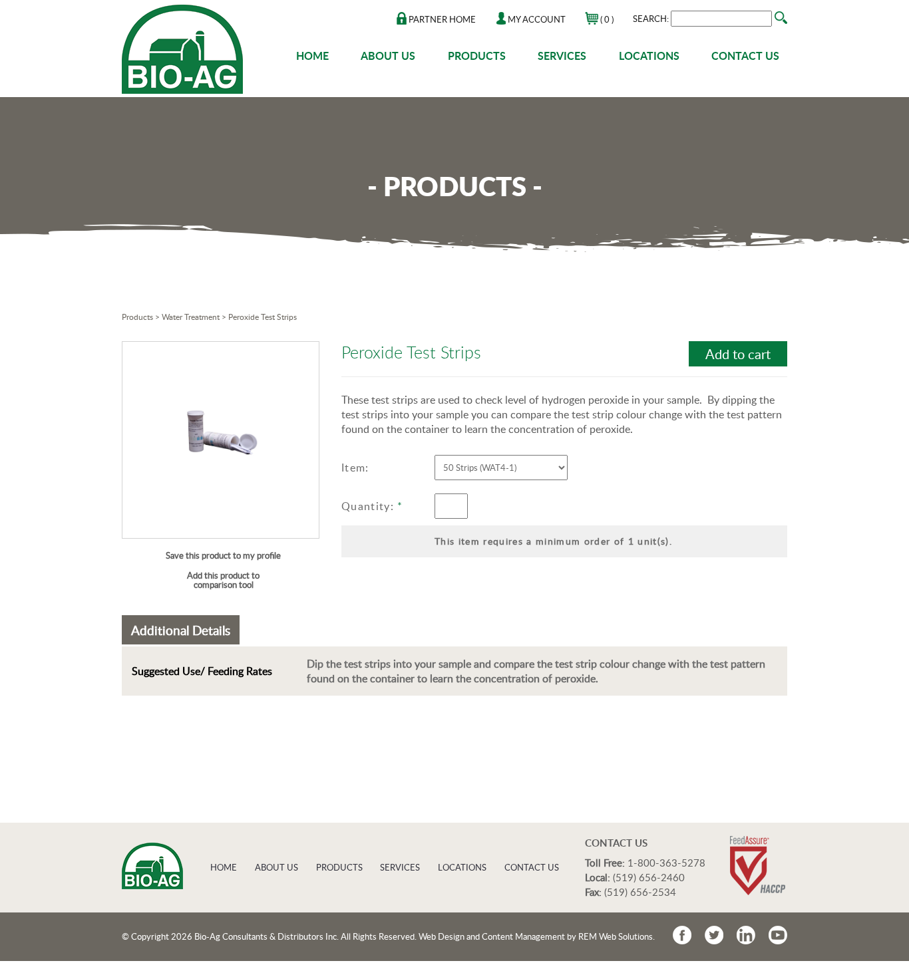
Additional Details (180, 630)
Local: (597, 877)
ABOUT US (388, 55)
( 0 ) (606, 19)
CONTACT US (745, 55)
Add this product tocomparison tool (223, 580)
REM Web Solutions (615, 936)
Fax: (593, 891)
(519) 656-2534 (640, 891)
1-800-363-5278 (666, 862)
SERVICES (562, 55)
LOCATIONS (649, 55)
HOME (312, 55)
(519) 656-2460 (649, 877)
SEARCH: (652, 19)
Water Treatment (191, 317)
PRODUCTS (477, 55)
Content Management (523, 936)
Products (137, 317)
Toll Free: (605, 862)
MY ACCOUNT (536, 19)
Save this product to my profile (223, 555)
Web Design (441, 936)
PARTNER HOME (441, 19)
